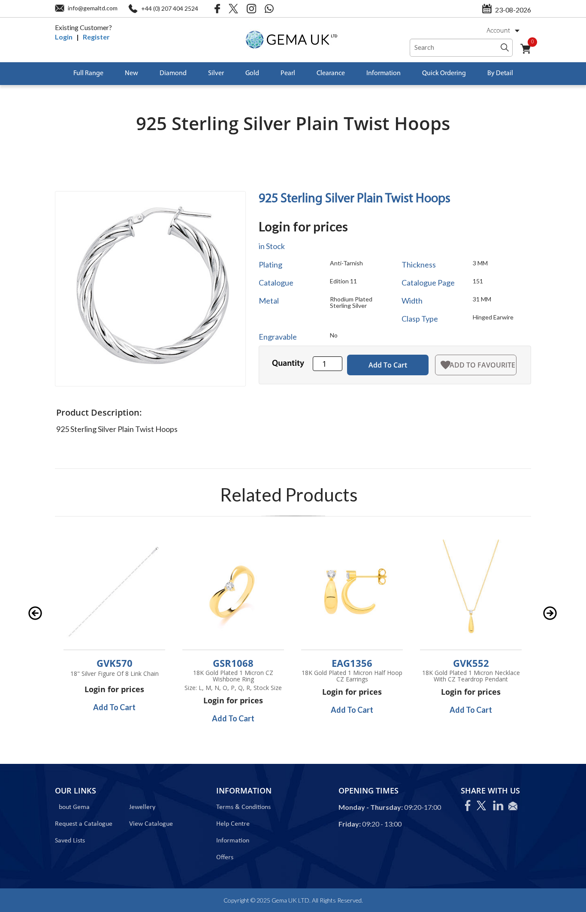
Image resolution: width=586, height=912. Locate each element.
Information (383, 73)
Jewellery (142, 807)
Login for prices (303, 226)
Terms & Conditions (243, 807)
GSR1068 (233, 663)
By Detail (500, 73)
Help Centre (233, 824)
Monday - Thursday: (370, 807)
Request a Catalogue (83, 824)
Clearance (331, 73)
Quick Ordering (444, 73)
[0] (529, 54)
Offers (224, 857)
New (131, 73)
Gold (252, 73)
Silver (216, 73)
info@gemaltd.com (93, 8)
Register (96, 37)
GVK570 (115, 663)
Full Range (88, 73)
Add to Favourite (482, 365)
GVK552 (471, 663)
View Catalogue (151, 824)
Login (63, 37)
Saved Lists (70, 840)
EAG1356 (352, 663)
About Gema (72, 807)
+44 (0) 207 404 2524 (169, 8)
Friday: (349, 824)
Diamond (173, 73)
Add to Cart (388, 365)
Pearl (288, 73)
